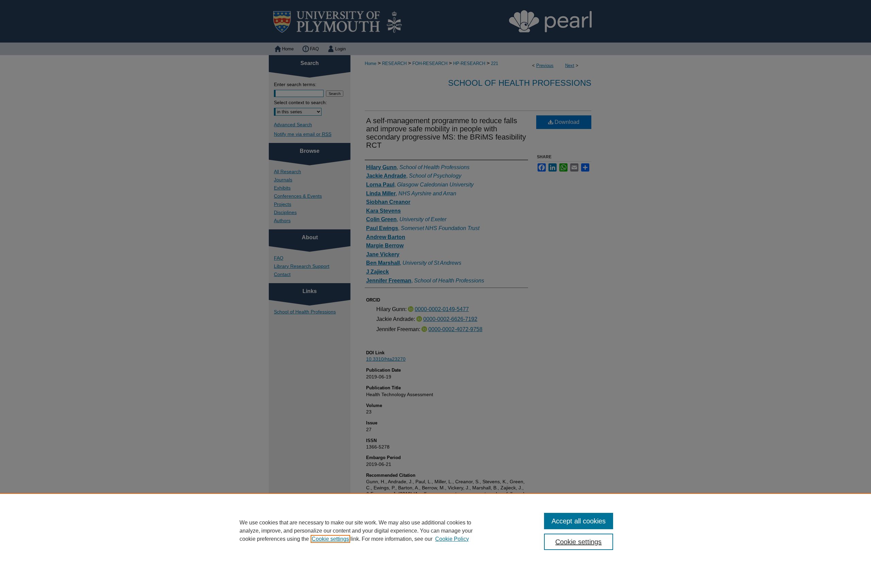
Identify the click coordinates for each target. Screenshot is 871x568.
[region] (435, 530)
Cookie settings (330, 539)
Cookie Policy (452, 539)
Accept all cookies (579, 521)
